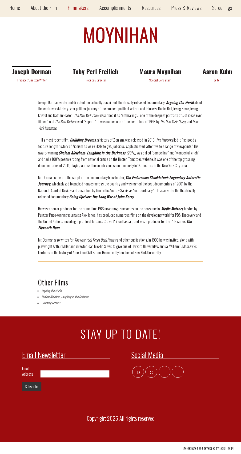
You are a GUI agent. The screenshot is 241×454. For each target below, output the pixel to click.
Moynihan (120, 34)
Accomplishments (115, 7)
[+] (232, 448)
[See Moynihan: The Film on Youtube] (178, 372)
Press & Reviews (186, 7)
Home (14, 7)
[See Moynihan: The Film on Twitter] (138, 372)
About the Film (44, 7)
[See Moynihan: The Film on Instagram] (164, 372)
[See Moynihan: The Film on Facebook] (151, 372)
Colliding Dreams (50, 302)
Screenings (222, 7)
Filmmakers (78, 7)
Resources (151, 7)
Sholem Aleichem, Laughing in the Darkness (65, 296)
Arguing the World (51, 290)
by (206, 448)
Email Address (27, 371)
